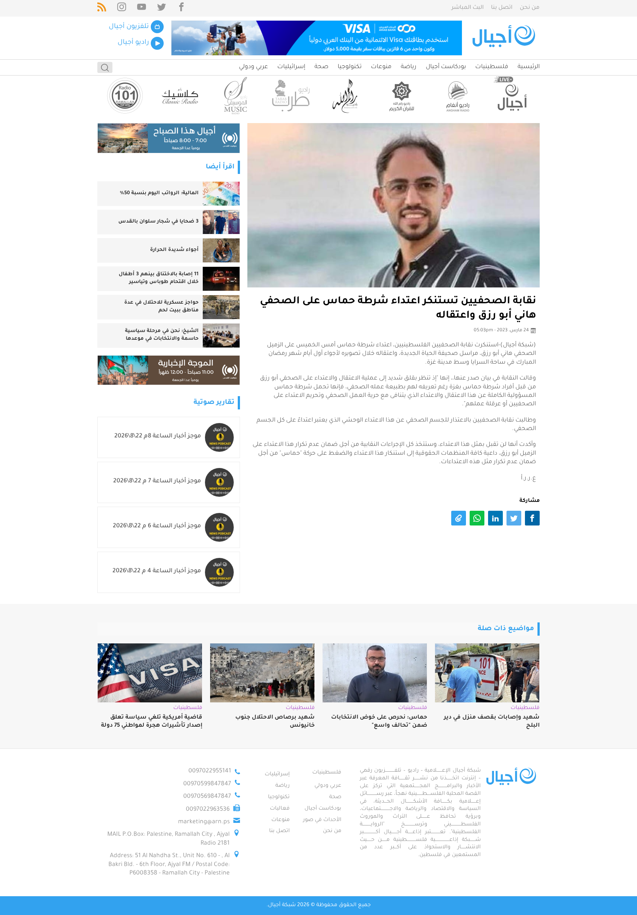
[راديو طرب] (291, 96)
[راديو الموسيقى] (235, 96)
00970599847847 (207, 784)
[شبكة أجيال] (505, 38)
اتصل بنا (501, 8)
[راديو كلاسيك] (180, 96)
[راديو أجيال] (512, 96)
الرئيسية (529, 67)
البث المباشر (468, 8)
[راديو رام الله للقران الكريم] (401, 96)
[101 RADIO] (125, 96)
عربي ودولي (253, 67)
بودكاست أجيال (446, 67)
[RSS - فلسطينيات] (101, 8)
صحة (321, 67)
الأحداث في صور (322, 820)
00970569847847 (207, 796)
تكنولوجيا (350, 67)
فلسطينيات (491, 67)
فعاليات (280, 809)
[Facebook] (181, 8)
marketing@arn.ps (204, 822)
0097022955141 (209, 771)
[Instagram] (121, 8)
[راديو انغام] (457, 96)
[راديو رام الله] (346, 96)
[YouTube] (141, 8)
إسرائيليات (291, 67)
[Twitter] (161, 8)
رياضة (409, 67)
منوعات (381, 67)
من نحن (530, 8)
